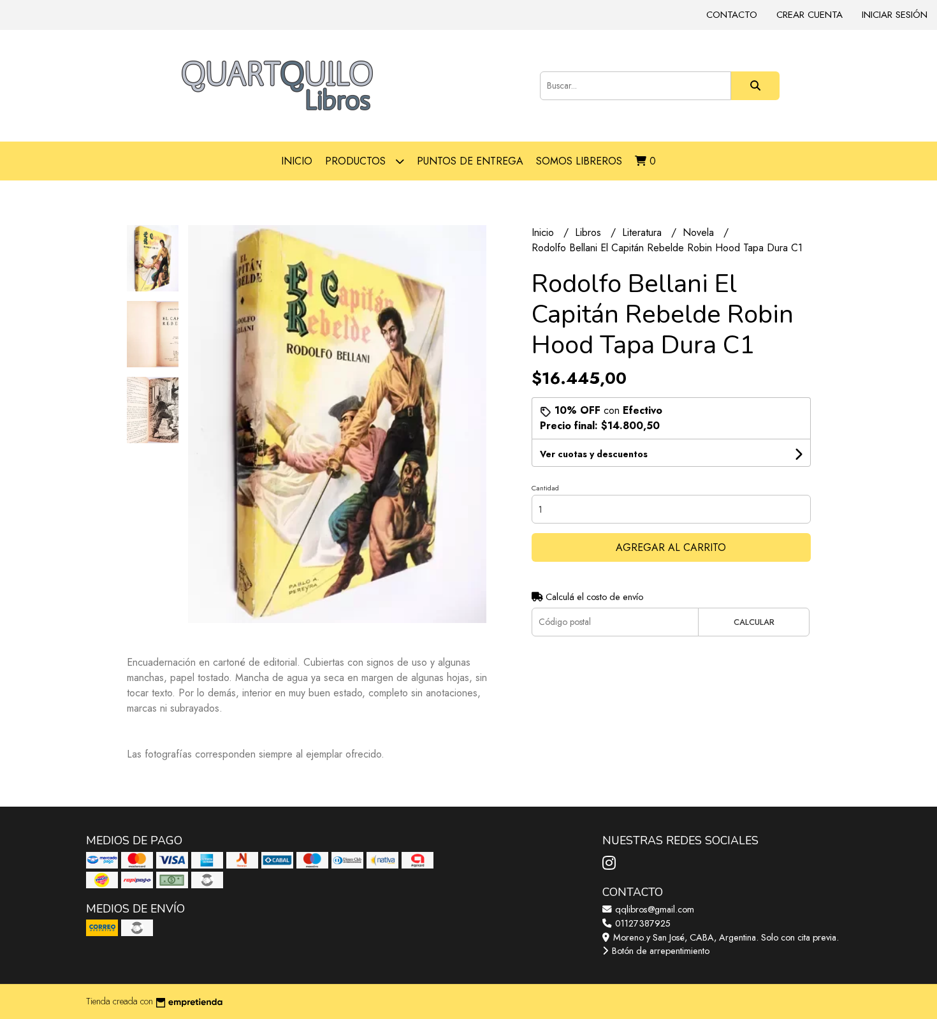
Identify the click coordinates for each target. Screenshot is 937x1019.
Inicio (296, 161)
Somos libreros (579, 161)
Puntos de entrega (470, 161)
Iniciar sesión (894, 15)
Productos (357, 161)
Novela (700, 232)
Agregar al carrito (671, 547)
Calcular (754, 622)
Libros (589, 232)
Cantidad (545, 488)
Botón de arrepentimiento (659, 950)
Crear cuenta (809, 15)
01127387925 (642, 923)
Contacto (731, 15)
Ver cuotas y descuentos (594, 454)
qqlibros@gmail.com (653, 909)
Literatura (643, 232)
